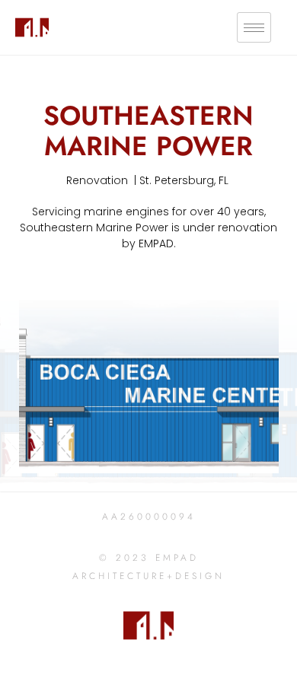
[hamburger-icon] (254, 27)
